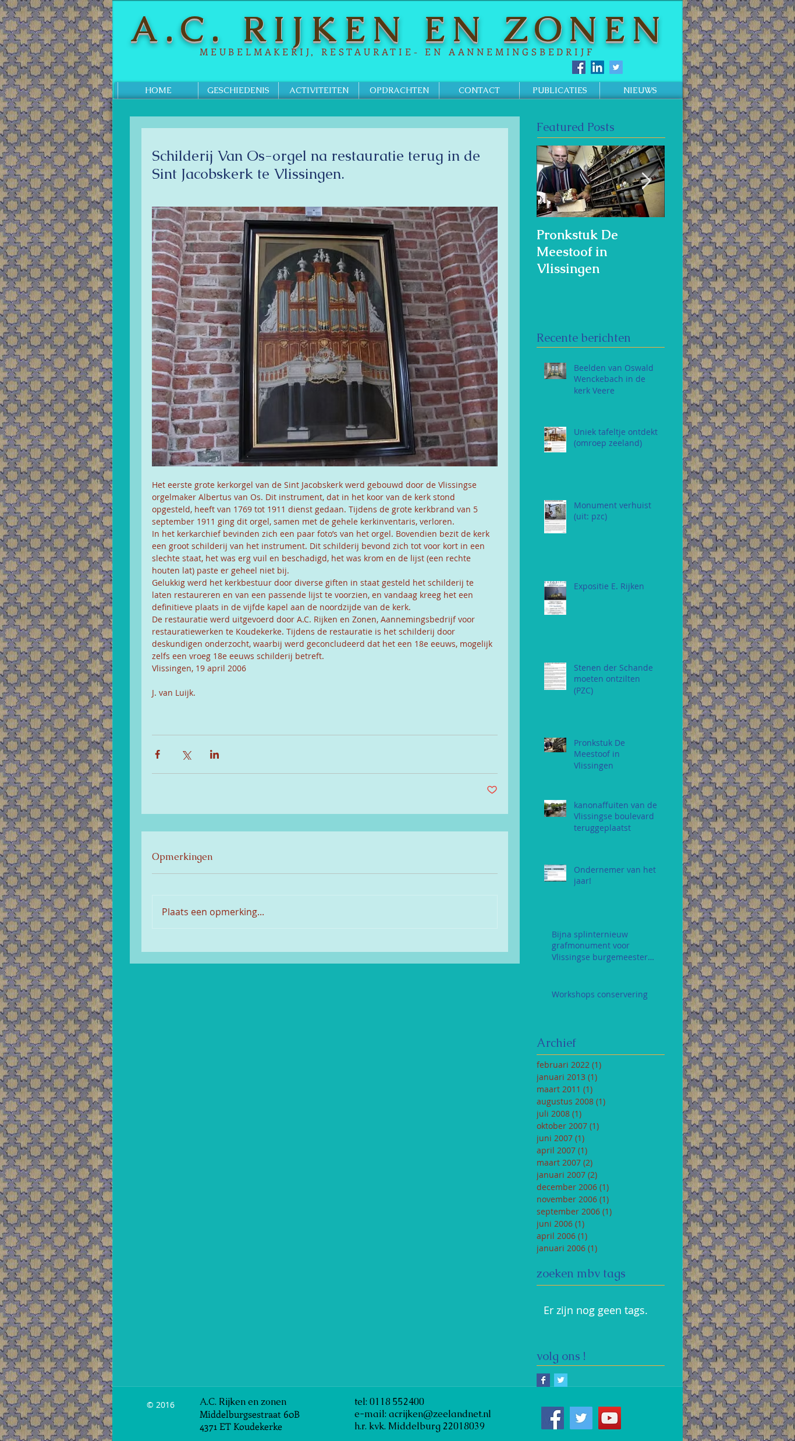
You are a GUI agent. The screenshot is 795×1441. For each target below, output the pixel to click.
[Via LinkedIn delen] (214, 754)
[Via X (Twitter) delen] (185, 754)
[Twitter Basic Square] (560, 1380)
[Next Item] (646, 181)
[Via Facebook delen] (157, 754)
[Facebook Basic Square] (543, 1380)
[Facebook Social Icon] (578, 67)
